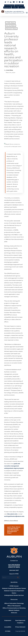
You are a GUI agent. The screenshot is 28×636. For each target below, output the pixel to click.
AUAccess (14, 612)
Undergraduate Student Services (14, 595)
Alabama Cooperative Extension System (14, 588)
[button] (26, 12)
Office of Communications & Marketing (14, 608)
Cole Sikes (9, 70)
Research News (11, 29)
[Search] (18, 577)
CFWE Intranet (14, 586)
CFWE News (10, 23)
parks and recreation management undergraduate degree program (14, 466)
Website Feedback (14, 610)
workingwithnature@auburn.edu (14, 516)
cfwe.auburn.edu (12, 514)
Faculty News (10, 26)
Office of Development (14, 605)
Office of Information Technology (14, 603)
